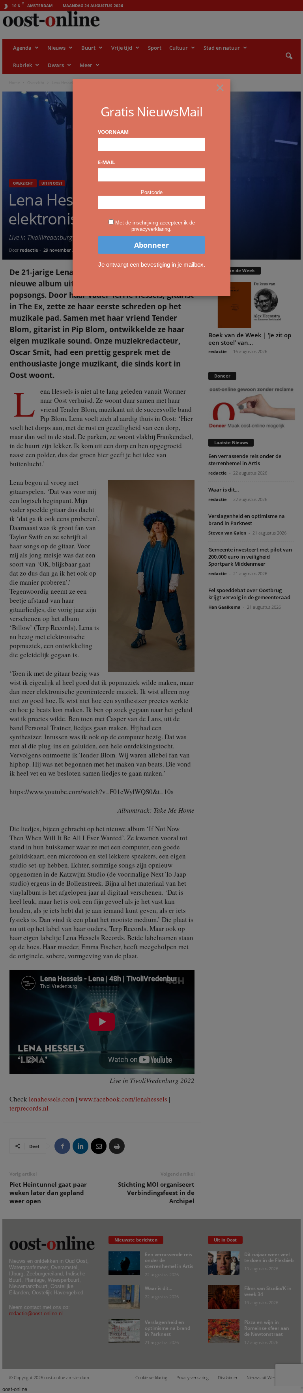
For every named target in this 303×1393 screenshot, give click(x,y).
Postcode (152, 192)
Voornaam (113, 132)
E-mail (106, 162)
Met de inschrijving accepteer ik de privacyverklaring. (155, 226)
